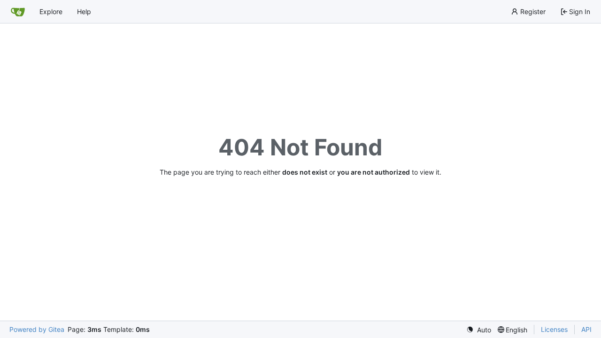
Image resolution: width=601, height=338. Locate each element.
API (586, 329)
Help (84, 11)
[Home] (18, 11)
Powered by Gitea (36, 329)
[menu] (478, 330)
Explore (50, 11)
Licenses (554, 329)
